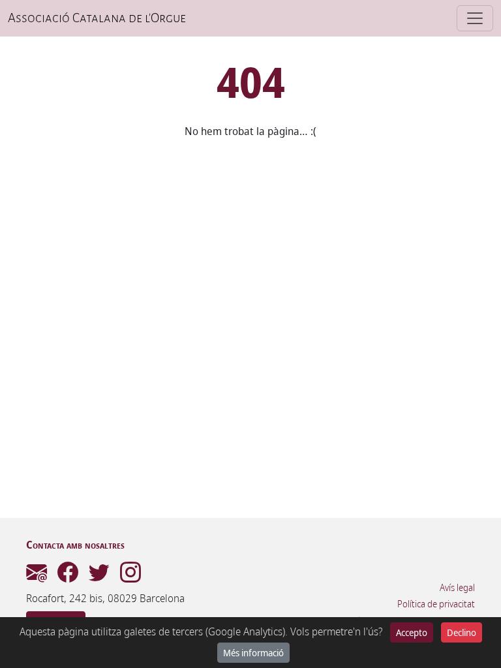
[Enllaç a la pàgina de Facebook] (67, 576)
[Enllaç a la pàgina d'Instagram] (130, 576)
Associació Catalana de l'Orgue (97, 18)
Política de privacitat (436, 604)
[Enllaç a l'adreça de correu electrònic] (36, 576)
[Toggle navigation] (475, 18)
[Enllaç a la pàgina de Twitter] (99, 576)
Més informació (253, 652)
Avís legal (457, 588)
